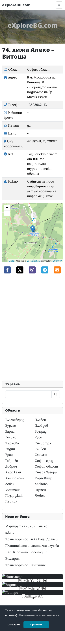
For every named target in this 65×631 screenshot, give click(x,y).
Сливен (40, 449)
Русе (38, 437)
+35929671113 (37, 105)
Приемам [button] (36, 624)
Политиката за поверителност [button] (39, 615)
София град (44, 461)
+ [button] (7, 207)
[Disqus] (32, 327)
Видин (10, 449)
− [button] (7, 213)
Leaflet (11, 260)
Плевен (40, 420)
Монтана (12, 490)
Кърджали (13, 472)
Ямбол (40, 495)
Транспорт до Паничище (25, 565)
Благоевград (14, 420)
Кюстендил (14, 478)
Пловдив (41, 425)
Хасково (41, 484)
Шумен (40, 490)
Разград (41, 431)
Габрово (11, 461)
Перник (11, 501)
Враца (9, 455)
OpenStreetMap (34, 260)
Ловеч (9, 484)
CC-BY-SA (57, 260)
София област (46, 466)
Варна (9, 431)
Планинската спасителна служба (32, 546)
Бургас (10, 425)
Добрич (11, 466)
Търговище (44, 478)
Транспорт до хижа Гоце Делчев (31, 539)
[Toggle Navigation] (59, 5)
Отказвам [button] (14, 624)
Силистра (43, 443)
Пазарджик (14, 495)
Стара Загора (46, 472)
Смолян (41, 455)
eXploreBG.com (16, 5)
